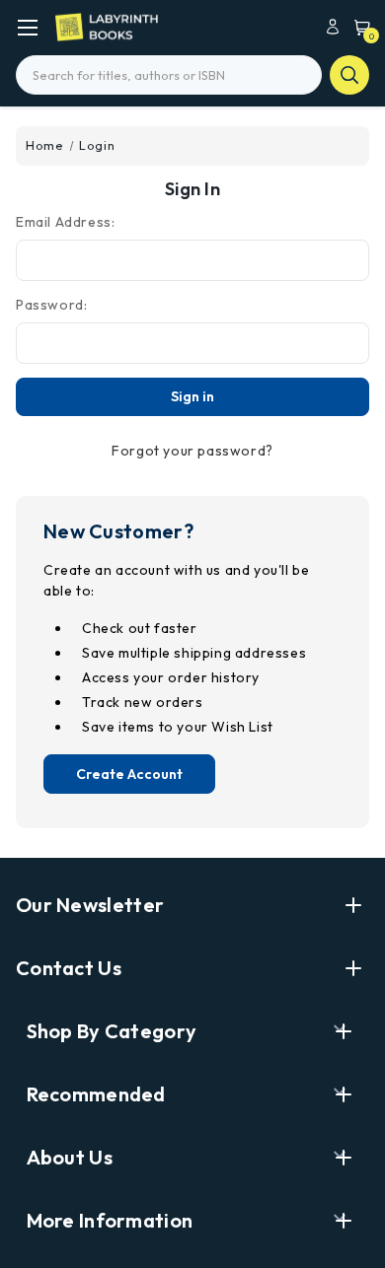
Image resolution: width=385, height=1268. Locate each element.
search (349, 75)
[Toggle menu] (27, 27)
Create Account (129, 774)
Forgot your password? (192, 450)
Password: (51, 305)
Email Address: (65, 222)
